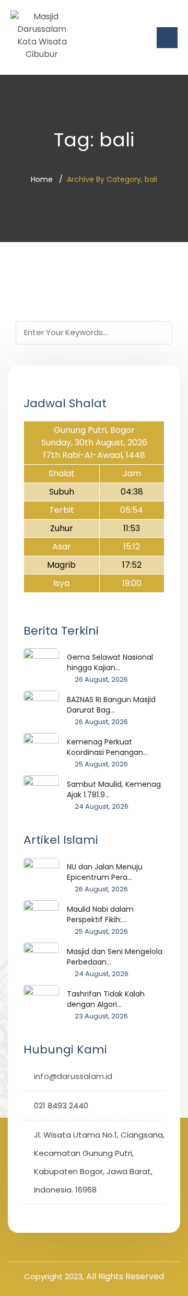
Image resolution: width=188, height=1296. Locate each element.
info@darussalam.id (73, 1076)
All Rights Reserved (125, 1276)
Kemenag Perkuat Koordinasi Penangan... (107, 747)
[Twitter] (31, 1218)
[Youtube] (80, 1218)
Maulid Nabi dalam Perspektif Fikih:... (100, 914)
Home (42, 179)
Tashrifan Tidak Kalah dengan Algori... (106, 999)
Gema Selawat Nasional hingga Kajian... (110, 662)
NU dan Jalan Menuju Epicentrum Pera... (105, 872)
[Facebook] (48, 1218)
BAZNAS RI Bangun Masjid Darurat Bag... (111, 704)
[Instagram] (64, 1218)
